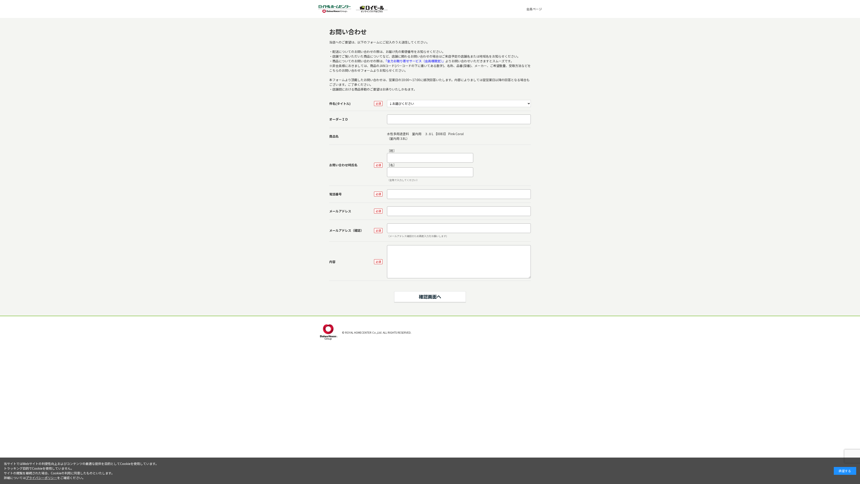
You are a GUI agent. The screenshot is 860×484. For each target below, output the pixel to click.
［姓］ (391, 150)
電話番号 (335, 194)
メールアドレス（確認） (346, 230)
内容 (332, 261)
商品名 (334, 136)
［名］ (391, 165)
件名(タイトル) (339, 103)
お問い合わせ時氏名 (343, 165)
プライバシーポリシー (41, 477)
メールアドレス (340, 211)
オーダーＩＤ (338, 119)
